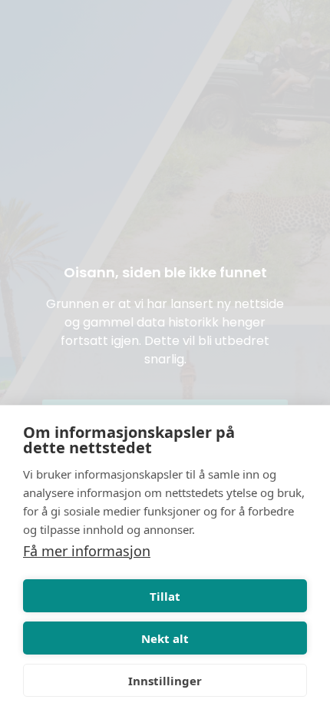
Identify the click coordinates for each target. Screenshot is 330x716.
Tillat (165, 596)
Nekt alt (165, 638)
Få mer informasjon (86, 551)
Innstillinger (165, 680)
